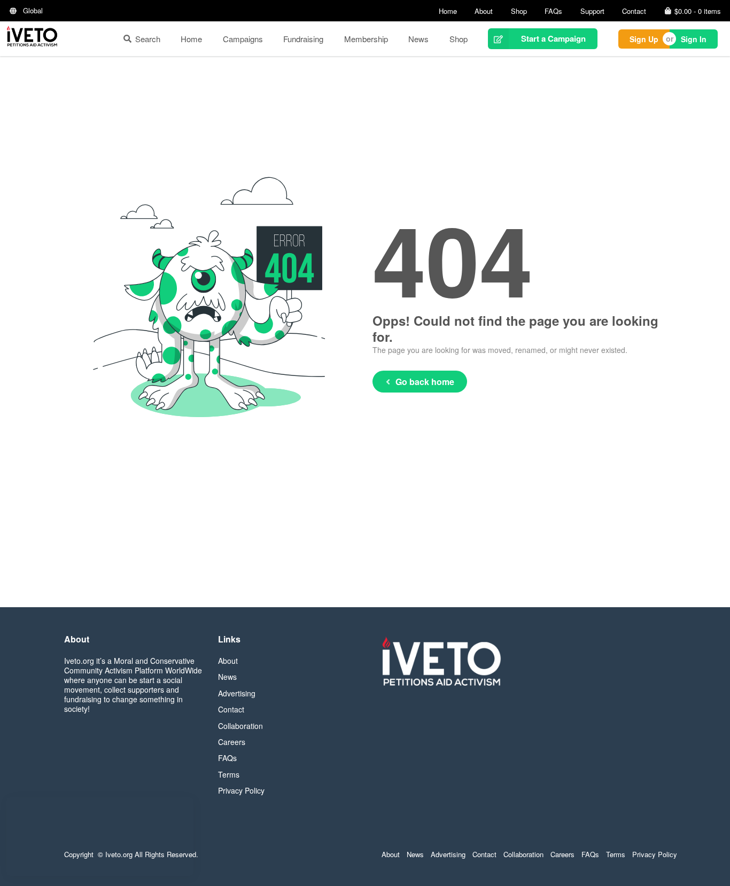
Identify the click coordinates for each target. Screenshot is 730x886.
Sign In (693, 39)
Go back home (424, 381)
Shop (519, 11)
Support (592, 11)
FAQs (553, 11)
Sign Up (644, 39)
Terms (228, 774)
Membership (366, 38)
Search (147, 38)
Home (448, 11)
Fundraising (303, 38)
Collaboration (240, 725)
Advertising (236, 693)
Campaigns (243, 38)
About (484, 11)
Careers (231, 741)
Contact (634, 11)
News (418, 38)
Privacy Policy (241, 790)
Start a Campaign (553, 38)
